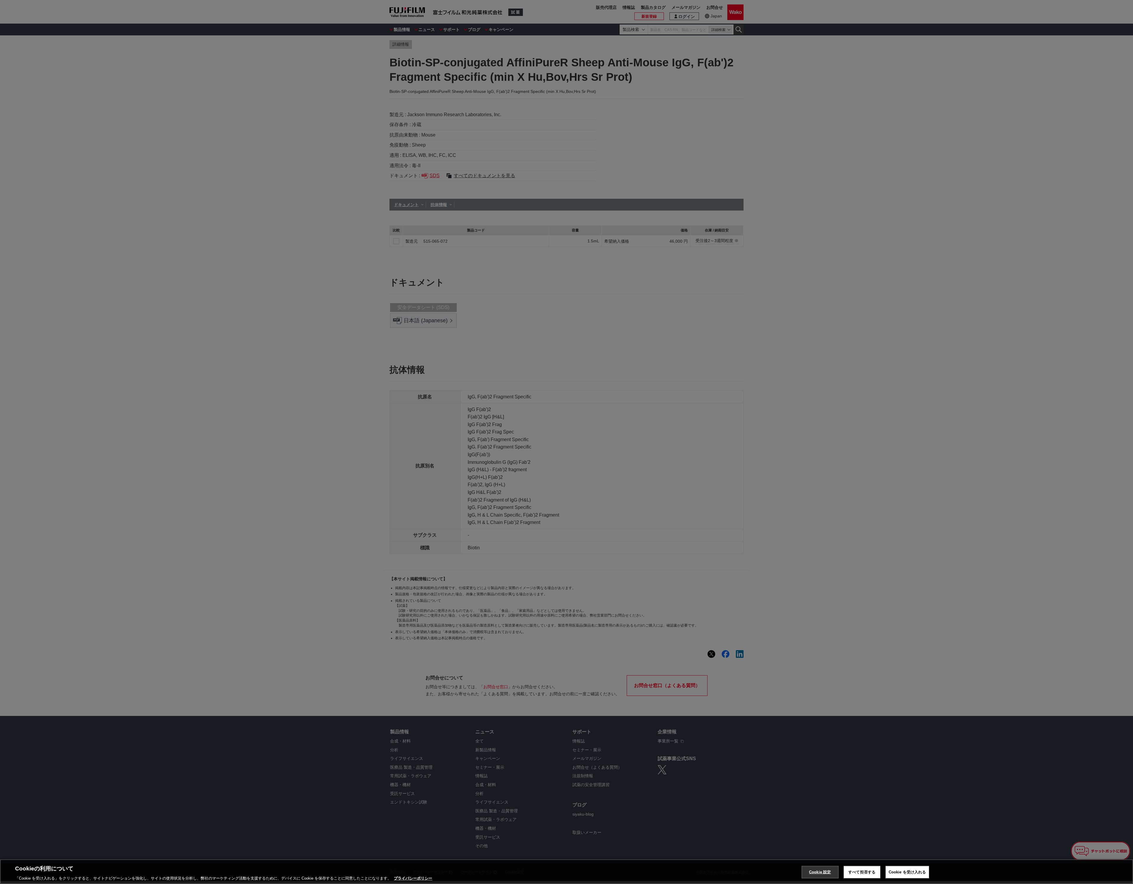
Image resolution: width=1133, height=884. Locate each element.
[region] (566, 871)
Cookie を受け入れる (907, 872)
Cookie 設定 (820, 872)
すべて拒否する (861, 872)
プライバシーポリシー (413, 878)
